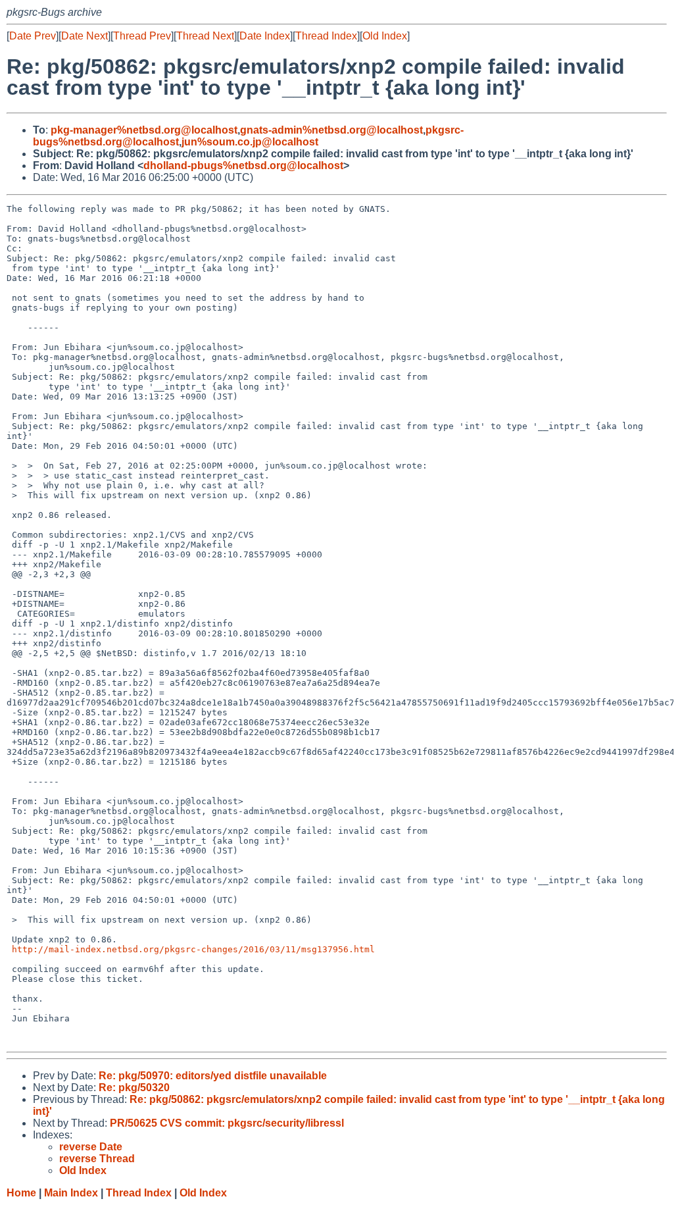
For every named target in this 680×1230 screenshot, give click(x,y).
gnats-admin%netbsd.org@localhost (331, 130)
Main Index (71, 1192)
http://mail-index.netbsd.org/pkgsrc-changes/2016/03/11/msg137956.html (193, 949)
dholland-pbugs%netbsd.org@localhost (243, 165)
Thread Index (326, 35)
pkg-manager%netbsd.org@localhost (144, 130)
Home (21, 1192)
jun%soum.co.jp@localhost (250, 141)
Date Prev (32, 35)
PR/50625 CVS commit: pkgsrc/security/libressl (227, 1123)
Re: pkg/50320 (134, 1087)
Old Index (384, 35)
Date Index (264, 35)
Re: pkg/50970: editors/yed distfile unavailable (213, 1075)
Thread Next (205, 35)
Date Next (84, 35)
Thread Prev (142, 35)
